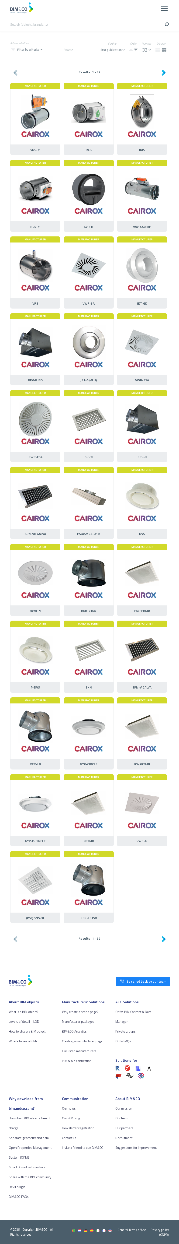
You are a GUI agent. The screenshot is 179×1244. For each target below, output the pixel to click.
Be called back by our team (146, 981)
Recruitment (123, 1137)
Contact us (69, 1137)
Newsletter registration (78, 1127)
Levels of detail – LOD (24, 1021)
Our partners (124, 1127)
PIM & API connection (77, 1060)
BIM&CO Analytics (74, 1031)
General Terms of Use (132, 1229)
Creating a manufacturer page (82, 1041)
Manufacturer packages (78, 1021)
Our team (121, 1118)
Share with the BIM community (30, 1176)
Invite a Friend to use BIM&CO (82, 1147)
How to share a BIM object (27, 1031)
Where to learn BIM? (23, 1041)
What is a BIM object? (23, 1011)
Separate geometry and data (29, 1137)
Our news (69, 1108)
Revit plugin (17, 1186)
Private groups (125, 1031)
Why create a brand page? (80, 1011)
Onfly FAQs (123, 1041)
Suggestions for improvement (136, 1147)
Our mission (123, 1108)
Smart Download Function (27, 1167)
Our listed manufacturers (79, 1050)
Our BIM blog (71, 1118)
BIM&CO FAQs (19, 1196)
